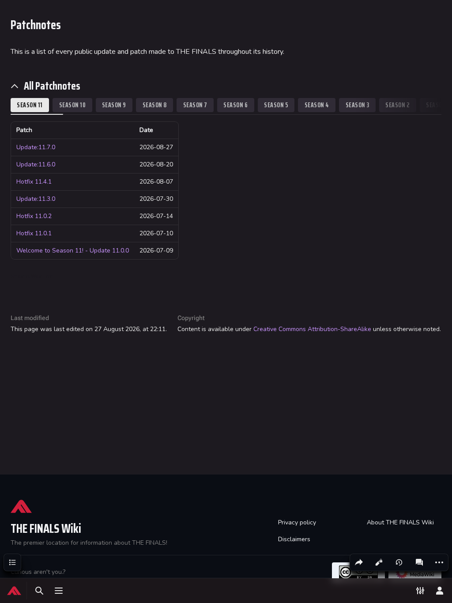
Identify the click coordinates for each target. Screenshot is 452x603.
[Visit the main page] (14, 590)
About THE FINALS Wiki (400, 522)
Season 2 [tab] (397, 104)
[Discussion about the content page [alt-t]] (419, 562)
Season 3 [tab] (357, 104)
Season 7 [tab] (195, 104)
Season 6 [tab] (235, 104)
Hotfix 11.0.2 (34, 216)
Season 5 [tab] (276, 104)
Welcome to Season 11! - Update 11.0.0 (72, 250)
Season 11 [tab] (30, 104)
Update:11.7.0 (35, 147)
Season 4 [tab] (317, 104)
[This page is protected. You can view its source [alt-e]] (378, 562)
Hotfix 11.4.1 (34, 181)
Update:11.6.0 (35, 164)
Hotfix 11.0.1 (34, 233)
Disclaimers (294, 539)
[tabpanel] (226, 190)
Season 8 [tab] (155, 104)
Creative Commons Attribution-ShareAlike (312, 329)
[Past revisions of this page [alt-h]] (399, 562)
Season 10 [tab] (72, 104)
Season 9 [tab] (114, 104)
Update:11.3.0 (35, 199)
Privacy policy (297, 522)
